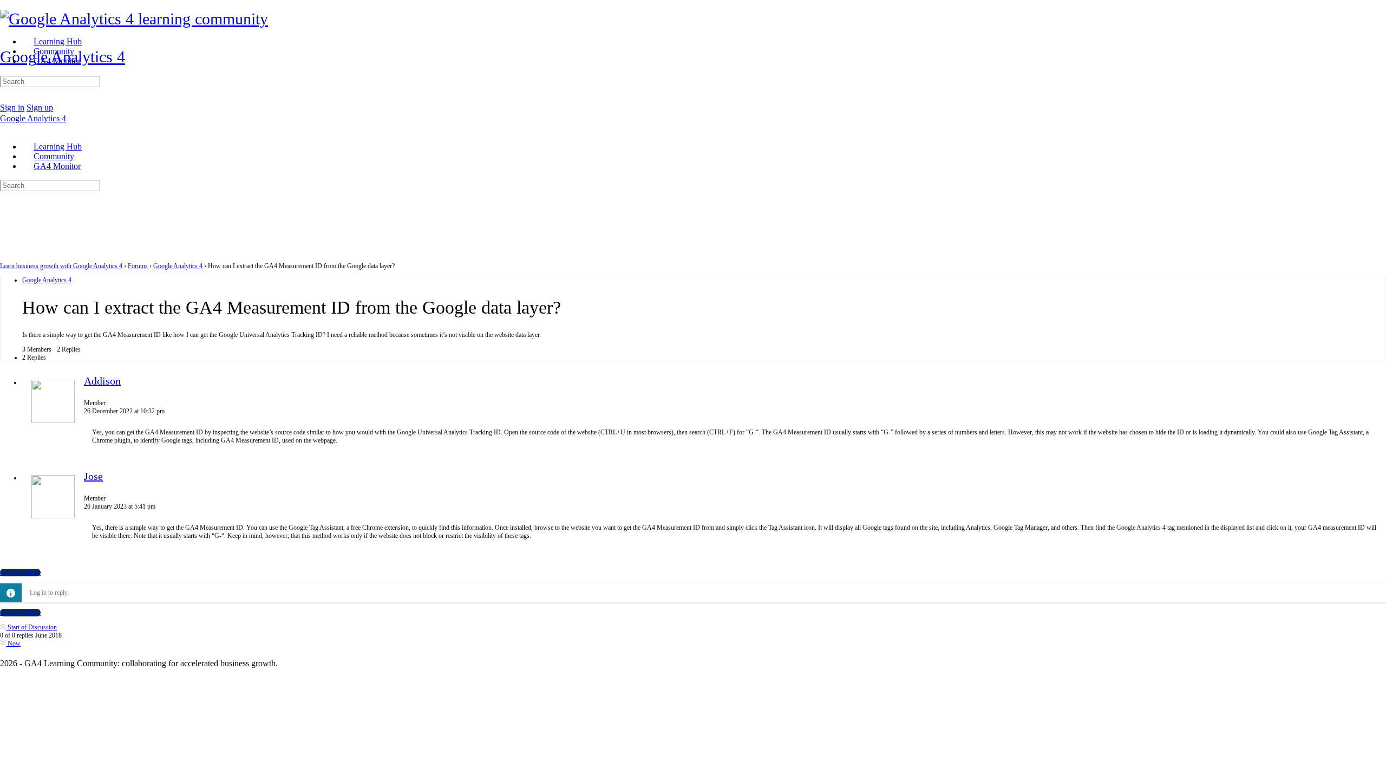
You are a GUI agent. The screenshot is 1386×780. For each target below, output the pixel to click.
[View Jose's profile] (53, 516)
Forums (138, 266)
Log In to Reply (20, 572)
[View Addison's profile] (53, 421)
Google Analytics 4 (62, 57)
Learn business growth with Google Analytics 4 (61, 266)
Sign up (40, 107)
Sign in (12, 107)
